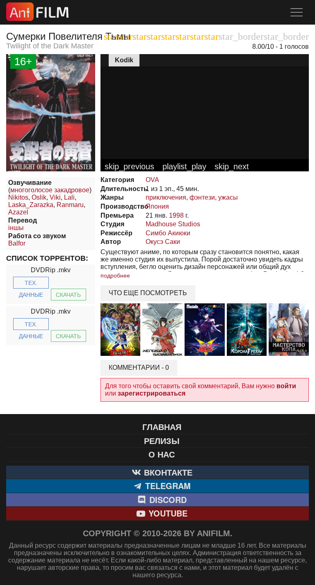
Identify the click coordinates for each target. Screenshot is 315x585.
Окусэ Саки (163, 241)
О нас (161, 454)
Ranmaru (70, 204)
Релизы (162, 440)
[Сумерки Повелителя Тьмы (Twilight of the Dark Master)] (50, 169)
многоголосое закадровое (49, 190)
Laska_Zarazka (30, 204)
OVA (152, 179)
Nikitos (18, 197)
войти (286, 385)
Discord (167, 499)
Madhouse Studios (173, 224)
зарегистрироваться (151, 393)
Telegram (167, 486)
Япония (157, 206)
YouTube (166, 513)
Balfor (16, 243)
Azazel (18, 212)
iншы (16, 227)
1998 (176, 215)
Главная (161, 426)
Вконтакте (167, 472)
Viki (55, 197)
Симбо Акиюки (168, 233)
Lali (69, 197)
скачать (68, 294)
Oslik (39, 197)
